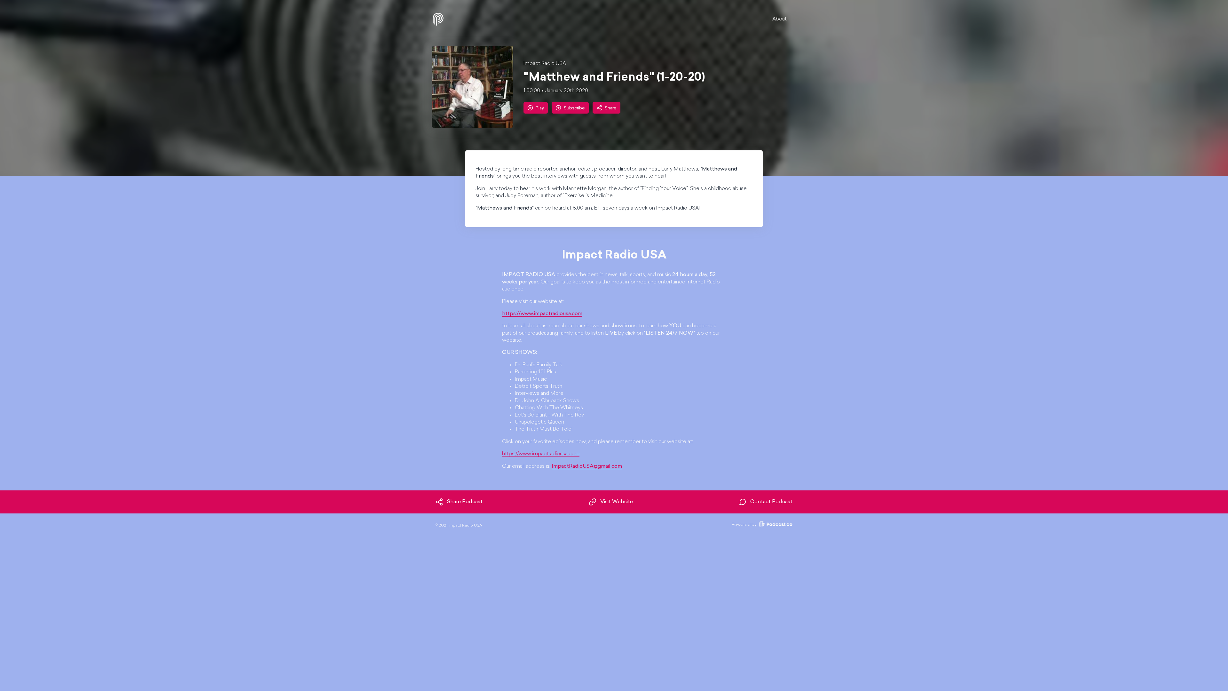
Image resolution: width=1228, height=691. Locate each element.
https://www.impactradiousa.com (540, 454)
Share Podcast (465, 501)
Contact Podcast (771, 501)
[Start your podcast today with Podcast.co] (775, 525)
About (779, 19)
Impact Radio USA (544, 63)
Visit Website (616, 501)
